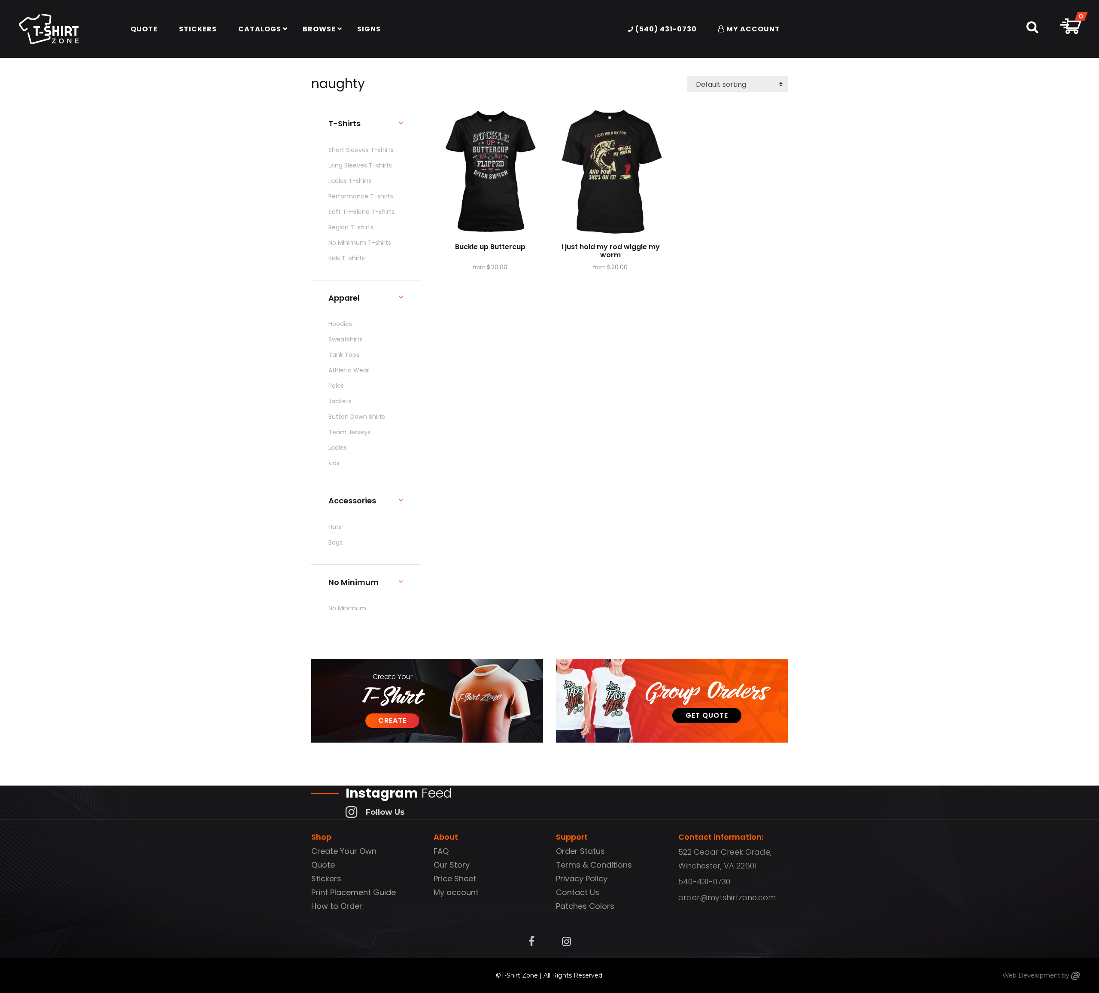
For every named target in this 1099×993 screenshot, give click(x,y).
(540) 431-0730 (665, 29)
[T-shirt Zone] (1075, 975)
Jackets (340, 401)
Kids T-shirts (346, 258)
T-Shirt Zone (519, 975)
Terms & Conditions (594, 864)
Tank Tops (343, 354)
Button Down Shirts (356, 416)
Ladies (337, 447)
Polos (336, 385)
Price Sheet (455, 878)
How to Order (336, 906)
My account (456, 892)
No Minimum (347, 608)
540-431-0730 (704, 881)
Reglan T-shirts (350, 227)
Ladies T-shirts (350, 181)
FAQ (441, 851)
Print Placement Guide (353, 892)
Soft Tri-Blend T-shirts (361, 211)
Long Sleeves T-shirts (360, 165)
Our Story (452, 864)
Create (392, 720)
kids (334, 463)
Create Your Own (343, 851)
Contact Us (577, 892)
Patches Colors (585, 906)
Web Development (1031, 975)
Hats (335, 527)
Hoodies (340, 324)
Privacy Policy (581, 878)
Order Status (580, 851)
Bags (335, 542)
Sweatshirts (345, 339)
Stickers (326, 878)
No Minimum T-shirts (359, 242)
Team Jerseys (349, 432)
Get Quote (707, 715)
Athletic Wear (348, 370)
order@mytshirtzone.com (727, 897)
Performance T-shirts (360, 196)
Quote (323, 864)
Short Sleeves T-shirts (361, 150)
